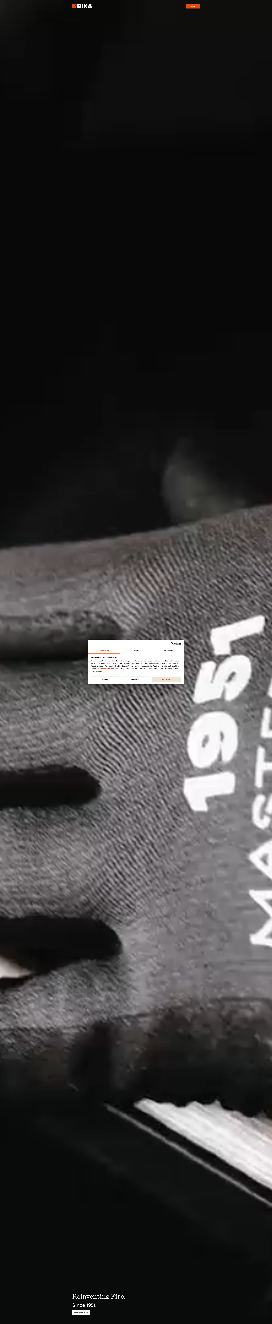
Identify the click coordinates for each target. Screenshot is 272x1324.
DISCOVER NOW (81, 1312)
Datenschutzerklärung (105, 668)
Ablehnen (105, 679)
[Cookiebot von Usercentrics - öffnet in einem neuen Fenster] (172, 643)
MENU (193, 6)
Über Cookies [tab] (168, 650)
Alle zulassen (166, 679)
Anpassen (135, 679)
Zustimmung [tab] (104, 650)
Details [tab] (136, 650)
